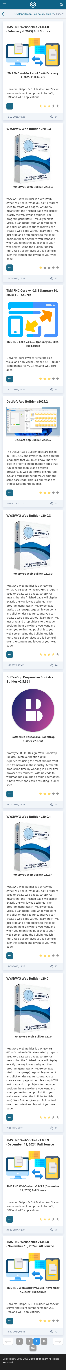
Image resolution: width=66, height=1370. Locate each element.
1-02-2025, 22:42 (15, 665)
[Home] (4, 13)
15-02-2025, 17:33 (15, 278)
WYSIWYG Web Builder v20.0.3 (28, 515)
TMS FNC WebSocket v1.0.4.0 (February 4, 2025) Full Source (28, 29)
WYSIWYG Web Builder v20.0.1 (28, 816)
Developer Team (38, 1358)
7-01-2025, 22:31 (15, 1128)
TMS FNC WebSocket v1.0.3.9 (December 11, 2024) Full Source (30, 1142)
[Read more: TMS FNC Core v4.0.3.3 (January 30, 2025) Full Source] (9, 379)
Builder (50, 14)
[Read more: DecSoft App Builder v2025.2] (9, 493)
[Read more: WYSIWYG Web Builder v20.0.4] (9, 267)
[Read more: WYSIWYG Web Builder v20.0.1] (9, 955)
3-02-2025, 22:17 (15, 503)
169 (33, 1348)
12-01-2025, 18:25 (15, 966)
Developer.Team (22, 14)
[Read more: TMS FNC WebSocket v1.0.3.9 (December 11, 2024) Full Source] (9, 1219)
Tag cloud (38, 14)
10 (44, 1341)
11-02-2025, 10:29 (15, 389)
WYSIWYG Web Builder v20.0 (27, 978)
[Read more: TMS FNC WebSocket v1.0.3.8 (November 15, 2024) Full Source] (9, 1321)
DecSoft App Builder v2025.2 (27, 401)
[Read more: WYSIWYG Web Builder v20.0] (9, 1117)
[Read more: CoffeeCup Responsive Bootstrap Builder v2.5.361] (9, 794)
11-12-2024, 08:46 (15, 1331)
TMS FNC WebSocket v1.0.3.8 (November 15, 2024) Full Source (30, 1244)
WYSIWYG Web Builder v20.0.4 (28, 129)
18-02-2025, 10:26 (15, 116)
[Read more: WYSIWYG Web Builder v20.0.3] (9, 654)
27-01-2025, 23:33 (15, 804)
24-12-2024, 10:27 (15, 1229)
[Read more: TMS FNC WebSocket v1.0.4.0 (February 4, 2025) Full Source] (9, 106)
